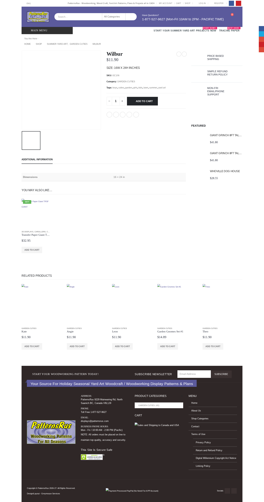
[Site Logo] (38, 16)
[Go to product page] (198, 138)
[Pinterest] (238, 3)
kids (140, 87)
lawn (145, 87)
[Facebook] (231, 3)
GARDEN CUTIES (126, 81)
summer (153, 87)
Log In (202, 3)
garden (128, 87)
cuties (121, 87)
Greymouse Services (50, 493)
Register (218, 3)
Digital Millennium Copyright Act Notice (216, 458)
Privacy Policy (203, 442)
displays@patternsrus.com (95, 421)
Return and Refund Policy (209, 450)
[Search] (131, 16)
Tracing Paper (229, 29)
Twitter (116, 115)
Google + (123, 115)
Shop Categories (200, 418)
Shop (187, 3)
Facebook (109, 115)
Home (194, 403)
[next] (184, 54)
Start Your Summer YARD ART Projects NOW (185, 29)
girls (135, 87)
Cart (178, 3)
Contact (195, 426)
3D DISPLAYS (27, 232)
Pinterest (129, 115)
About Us (196, 410)
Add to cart (144, 101)
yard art (162, 87)
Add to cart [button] (31, 250)
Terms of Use (198, 434)
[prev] (178, 54)
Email (136, 115)
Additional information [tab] (37, 159)
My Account (165, 3)
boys (115, 87)
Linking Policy (203, 466)
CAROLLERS (40, 232)
